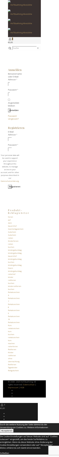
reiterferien (13, 346)
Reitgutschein (13, 371)
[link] (38, 48)
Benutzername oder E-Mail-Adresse (15, 76)
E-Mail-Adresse (12, 133)
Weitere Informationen (37, 427)
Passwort (13, 89)
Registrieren (10, 186)
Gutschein (12, 232)
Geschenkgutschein (15, 229)
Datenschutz (29, 384)
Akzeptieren (6, 430)
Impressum (13, 387)
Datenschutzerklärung (10, 181)
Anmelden (9, 110)
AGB (22, 387)
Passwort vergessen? (13, 117)
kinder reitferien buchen (12, 280)
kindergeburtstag (14, 250)
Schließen (4, 453)
